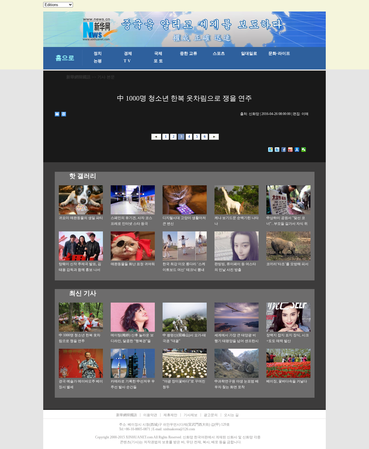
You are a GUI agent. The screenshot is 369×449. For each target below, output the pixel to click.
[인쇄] (63, 114)
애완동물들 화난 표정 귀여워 (133, 264)
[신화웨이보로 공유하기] (270, 149)
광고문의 (211, 415)
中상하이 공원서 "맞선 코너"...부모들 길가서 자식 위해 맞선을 (287, 223)
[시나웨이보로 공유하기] (290, 149)
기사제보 (190, 415)
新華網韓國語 (78, 77)
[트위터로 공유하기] (277, 149)
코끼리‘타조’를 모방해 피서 (287, 264)
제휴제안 (170, 415)
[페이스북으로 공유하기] (283, 149)
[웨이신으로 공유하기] (303, 149)
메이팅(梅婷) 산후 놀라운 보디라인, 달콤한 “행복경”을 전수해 (132, 341)
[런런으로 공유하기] (297, 149)
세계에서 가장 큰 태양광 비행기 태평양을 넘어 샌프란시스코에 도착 (236, 341)
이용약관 (150, 415)
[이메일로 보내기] (57, 114)
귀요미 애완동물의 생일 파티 (81, 218)
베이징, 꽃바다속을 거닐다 (286, 381)
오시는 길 (231, 415)
